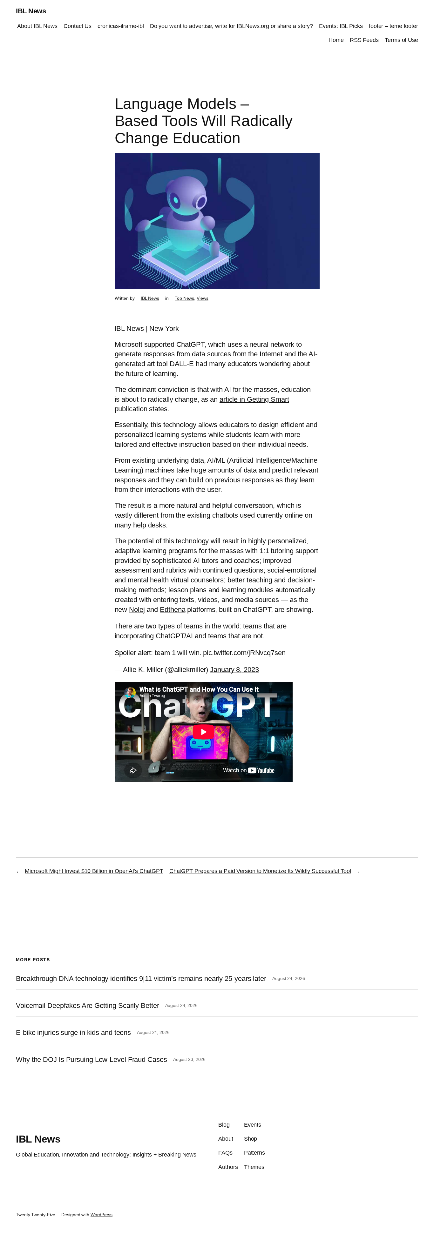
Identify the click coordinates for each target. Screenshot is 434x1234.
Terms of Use (401, 40)
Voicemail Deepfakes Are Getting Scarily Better (87, 1005)
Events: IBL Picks (341, 26)
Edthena (172, 610)
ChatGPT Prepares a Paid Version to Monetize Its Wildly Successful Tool (260, 871)
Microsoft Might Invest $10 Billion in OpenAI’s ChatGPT (94, 871)
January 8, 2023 (234, 670)
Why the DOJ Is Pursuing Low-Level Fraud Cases (91, 1059)
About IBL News (37, 26)
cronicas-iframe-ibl (121, 26)
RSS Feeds (364, 40)
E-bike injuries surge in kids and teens (73, 1032)
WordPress (101, 1214)
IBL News (31, 11)
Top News (184, 298)
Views (202, 298)
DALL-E (182, 364)
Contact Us (78, 26)
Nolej (137, 610)
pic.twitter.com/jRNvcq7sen (244, 653)
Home (336, 40)
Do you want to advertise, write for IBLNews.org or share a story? (231, 26)
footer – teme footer (393, 26)
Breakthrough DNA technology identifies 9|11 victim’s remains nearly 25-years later (141, 979)
